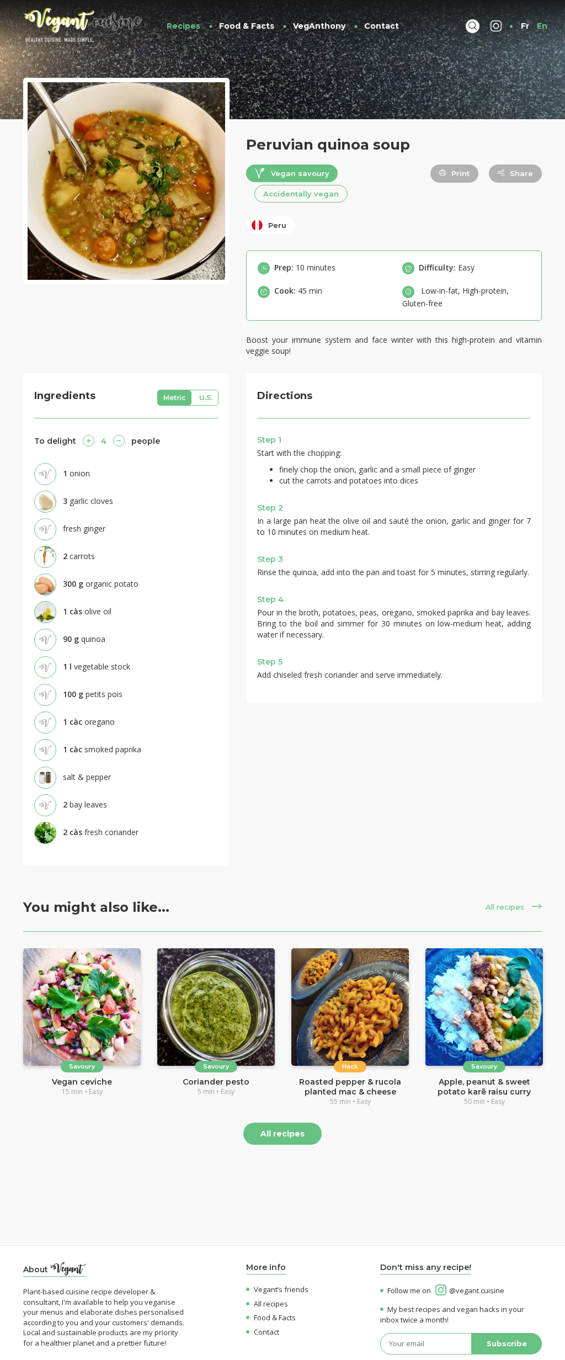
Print (460, 173)
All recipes (506, 906)
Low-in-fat (439, 290)
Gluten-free (422, 303)
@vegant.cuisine (476, 1290)
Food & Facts (246, 26)
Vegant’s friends (281, 1289)
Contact (381, 26)
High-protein (484, 290)
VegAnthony (319, 26)
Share (521, 173)
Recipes (183, 26)
